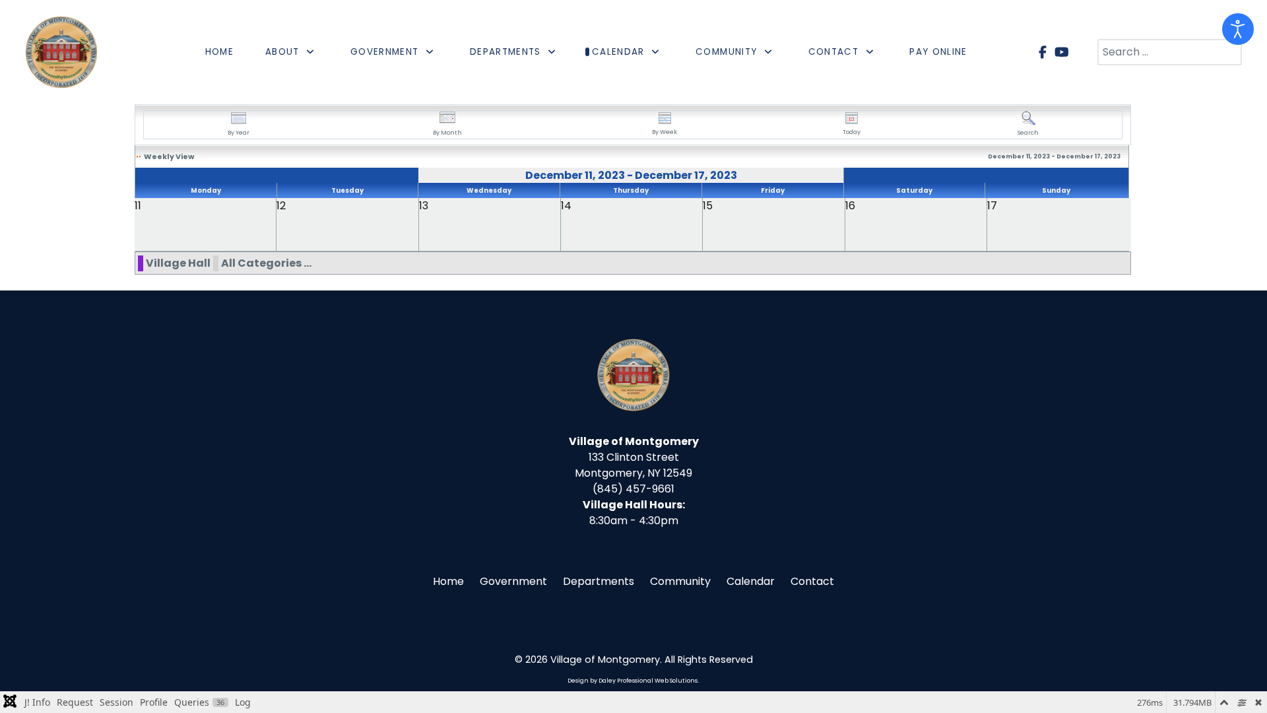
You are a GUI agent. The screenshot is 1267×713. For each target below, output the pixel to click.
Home (448, 581)
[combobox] (1169, 52)
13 (423, 205)
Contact (812, 581)
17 (992, 205)
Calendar (751, 581)
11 (138, 205)
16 (850, 205)
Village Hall (178, 263)
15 (708, 205)
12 (281, 205)
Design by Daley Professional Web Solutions (633, 681)
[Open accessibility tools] (1238, 29)
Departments (598, 581)
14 (566, 205)
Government (513, 581)
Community (680, 581)
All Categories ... (266, 263)
